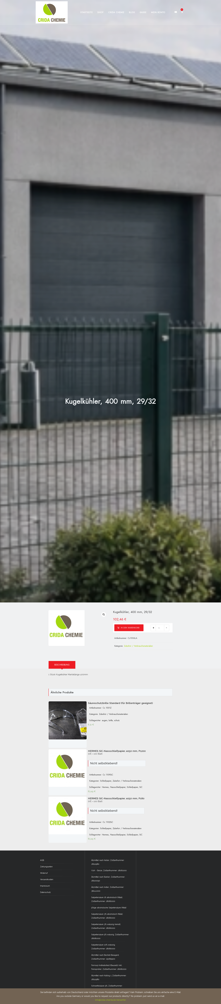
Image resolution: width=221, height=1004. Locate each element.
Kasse (143, 12)
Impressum (45, 886)
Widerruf (44, 873)
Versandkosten (46, 879)
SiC (140, 787)
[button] (103, 614)
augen (104, 720)
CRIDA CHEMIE (116, 12)
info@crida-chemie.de (105, 1000)
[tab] (62, 665)
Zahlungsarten (46, 866)
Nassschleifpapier (117, 787)
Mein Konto (158, 12)
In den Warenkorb (130, 627)
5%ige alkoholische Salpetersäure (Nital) (108, 907)
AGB (42, 860)
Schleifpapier (105, 780)
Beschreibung (62, 664)
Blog (132, 12)
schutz (117, 720)
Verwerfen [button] (121, 1000)
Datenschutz (45, 892)
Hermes (105, 787)
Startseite (86, 12)
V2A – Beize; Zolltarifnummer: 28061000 (109, 870)
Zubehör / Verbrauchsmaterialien (138, 645)
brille (111, 720)
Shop (100, 12)
